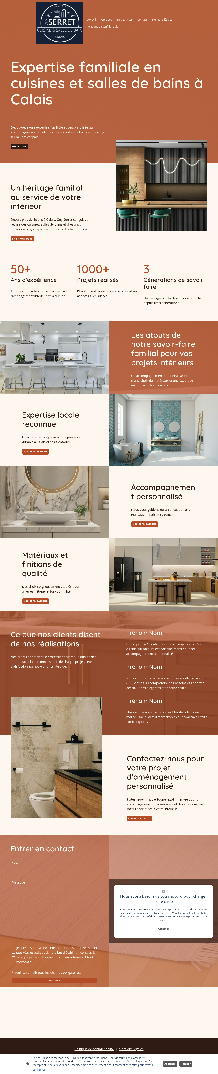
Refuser (186, 1064)
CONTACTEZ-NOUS (139, 818)
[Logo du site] (59, 23)
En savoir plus (22, 238)
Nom (16, 863)
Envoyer (54, 980)
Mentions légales (131, 1049)
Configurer (38, 1069)
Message (18, 882)
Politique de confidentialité (94, 1049)
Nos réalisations (35, 451)
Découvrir (19, 146)
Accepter (163, 929)
